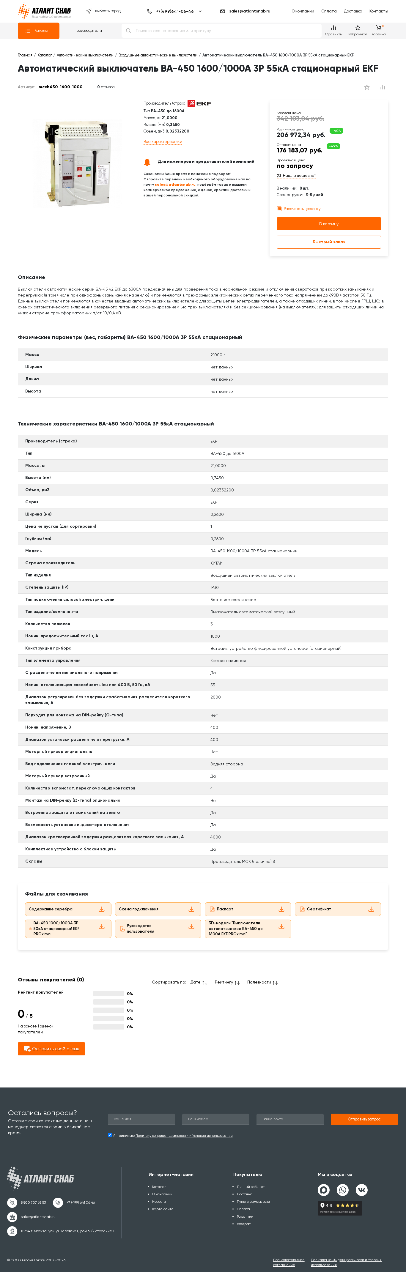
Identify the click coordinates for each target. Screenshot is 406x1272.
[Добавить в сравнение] (367, 87)
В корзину (329, 223)
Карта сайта (163, 1209)
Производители (88, 30)
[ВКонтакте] (362, 1187)
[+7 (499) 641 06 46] (74, 1203)
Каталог (41, 30)
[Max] (324, 1190)
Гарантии (245, 1216)
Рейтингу (224, 982)
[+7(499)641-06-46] (173, 11)
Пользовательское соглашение (289, 1262)
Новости (159, 1202)
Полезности (259, 982)
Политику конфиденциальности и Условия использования (184, 1136)
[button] (364, 1120)
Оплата (329, 11)
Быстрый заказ (329, 242)
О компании (303, 11)
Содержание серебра (51, 909)
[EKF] (199, 103)
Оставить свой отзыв (55, 1049)
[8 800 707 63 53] (26, 1203)
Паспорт (225, 909)
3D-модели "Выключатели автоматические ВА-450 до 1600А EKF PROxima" (236, 928)
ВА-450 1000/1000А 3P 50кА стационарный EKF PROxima (56, 928)
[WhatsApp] (343, 1187)
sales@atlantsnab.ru (249, 11)
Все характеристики (163, 141)
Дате (196, 982)
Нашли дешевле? (299, 176)
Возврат (244, 1224)
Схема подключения (138, 909)
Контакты (378, 11)
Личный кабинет (251, 1187)
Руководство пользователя (140, 928)
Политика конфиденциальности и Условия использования (346, 1262)
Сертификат (319, 909)
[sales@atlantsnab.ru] (31, 1217)
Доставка (353, 11)
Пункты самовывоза (253, 1202)
